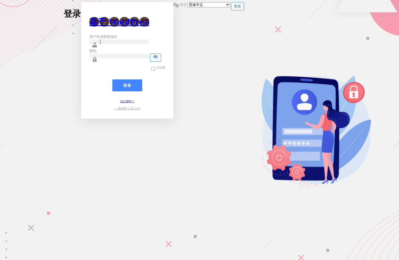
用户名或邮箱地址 (103, 37)
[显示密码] (155, 58)
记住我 (160, 67)
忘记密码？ (127, 101)
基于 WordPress (119, 22)
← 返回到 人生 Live (127, 108)
